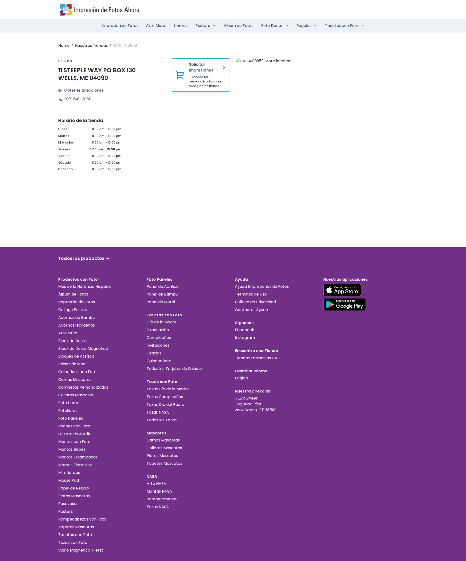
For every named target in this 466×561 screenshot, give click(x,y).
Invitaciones (158, 345)
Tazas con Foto (72, 542)
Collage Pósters (73, 310)
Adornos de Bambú (76, 317)
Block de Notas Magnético (83, 348)
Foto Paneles (70, 418)
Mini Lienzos (69, 472)
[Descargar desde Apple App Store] (342, 290)
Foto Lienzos (70, 403)
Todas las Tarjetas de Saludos (175, 368)
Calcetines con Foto (77, 372)
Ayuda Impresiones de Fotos (262, 286)
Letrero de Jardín (75, 434)
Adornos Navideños (76, 325)
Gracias (154, 353)
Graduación (158, 330)
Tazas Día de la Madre (168, 389)
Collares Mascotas (76, 395)
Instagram (245, 337)
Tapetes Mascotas (76, 527)
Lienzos (181, 25)
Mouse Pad (68, 480)
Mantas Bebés (71, 449)
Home (64, 45)
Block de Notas (72, 341)
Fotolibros (67, 410)
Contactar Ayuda (251, 310)
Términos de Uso (251, 294)
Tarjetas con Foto (342, 25)
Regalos (303, 25)
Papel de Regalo (73, 488)
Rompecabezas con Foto (82, 519)
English (241, 378)
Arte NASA (156, 483)
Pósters (202, 25)
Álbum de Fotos (238, 25)
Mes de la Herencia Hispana (84, 286)
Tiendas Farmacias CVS (257, 358)
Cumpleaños (159, 337)
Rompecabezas (162, 499)
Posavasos (68, 503)
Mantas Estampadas (78, 457)
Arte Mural (156, 25)
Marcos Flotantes (75, 465)
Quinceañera (159, 361)
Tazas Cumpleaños (165, 397)
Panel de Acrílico (163, 286)
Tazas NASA (158, 412)
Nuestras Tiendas (91, 45)
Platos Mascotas (74, 496)
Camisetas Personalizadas (83, 387)
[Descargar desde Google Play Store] (344, 304)
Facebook (244, 330)
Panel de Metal (161, 302)
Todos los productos (81, 258)
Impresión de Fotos (120, 25)
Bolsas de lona (71, 364)
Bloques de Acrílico (76, 356)
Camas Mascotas (75, 379)
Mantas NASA (159, 491)
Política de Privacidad (255, 302)
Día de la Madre (162, 322)
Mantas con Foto (74, 441)
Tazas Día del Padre (165, 404)
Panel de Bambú (162, 294)
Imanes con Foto (74, 426)
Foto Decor (272, 25)
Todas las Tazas (162, 420)
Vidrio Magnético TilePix (80, 550)
